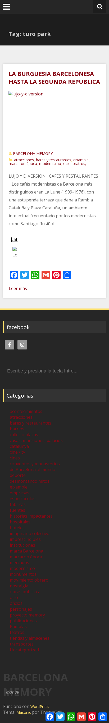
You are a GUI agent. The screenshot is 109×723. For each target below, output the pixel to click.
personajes (21, 609)
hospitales (20, 522)
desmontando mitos (29, 481)
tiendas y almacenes (29, 638)
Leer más (18, 288)
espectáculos (22, 498)
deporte (18, 475)
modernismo (50, 163)
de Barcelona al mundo (32, 469)
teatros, (79, 163)
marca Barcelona (26, 551)
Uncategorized (24, 650)
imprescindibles (25, 539)
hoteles (17, 528)
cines (15, 458)
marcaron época (23, 163)
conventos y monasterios (35, 464)
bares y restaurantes (53, 159)
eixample (81, 159)
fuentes (17, 510)
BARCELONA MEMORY (33, 153)
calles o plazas (24, 435)
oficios (16, 603)
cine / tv (17, 452)
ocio (67, 163)
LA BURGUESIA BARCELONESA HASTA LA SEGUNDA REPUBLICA (54, 77)
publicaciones (23, 621)
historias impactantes (31, 516)
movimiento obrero (29, 580)
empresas (19, 493)
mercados (19, 562)
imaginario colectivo (29, 533)
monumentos (23, 574)
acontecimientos (26, 411)
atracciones (24, 159)
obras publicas (24, 592)
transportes (22, 644)
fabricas (18, 504)
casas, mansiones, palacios (36, 440)
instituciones (22, 545)
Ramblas (18, 626)
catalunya (19, 446)
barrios (17, 429)
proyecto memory (27, 615)
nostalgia (19, 586)
